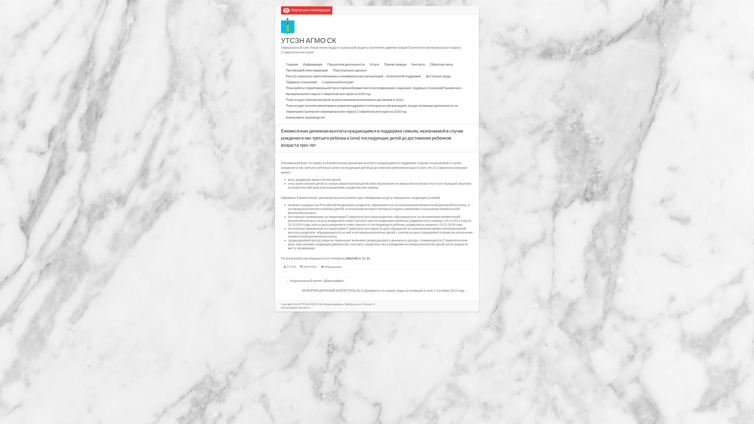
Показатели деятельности (346, 64)
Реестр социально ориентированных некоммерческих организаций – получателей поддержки (353, 76)
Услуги (374, 64)
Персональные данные (350, 70)
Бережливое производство (305, 117)
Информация (312, 64)
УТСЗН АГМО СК (308, 40)
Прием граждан (395, 64)
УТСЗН (291, 266)
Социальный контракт (338, 82)
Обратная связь (441, 64)
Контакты (418, 64)
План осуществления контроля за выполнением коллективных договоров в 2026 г (345, 99)
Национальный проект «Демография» (315, 280)
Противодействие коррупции (307, 70)
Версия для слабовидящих (310, 10)
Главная (292, 64)
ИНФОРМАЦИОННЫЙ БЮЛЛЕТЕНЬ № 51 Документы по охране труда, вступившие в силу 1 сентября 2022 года (385, 290)
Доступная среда (438, 76)
